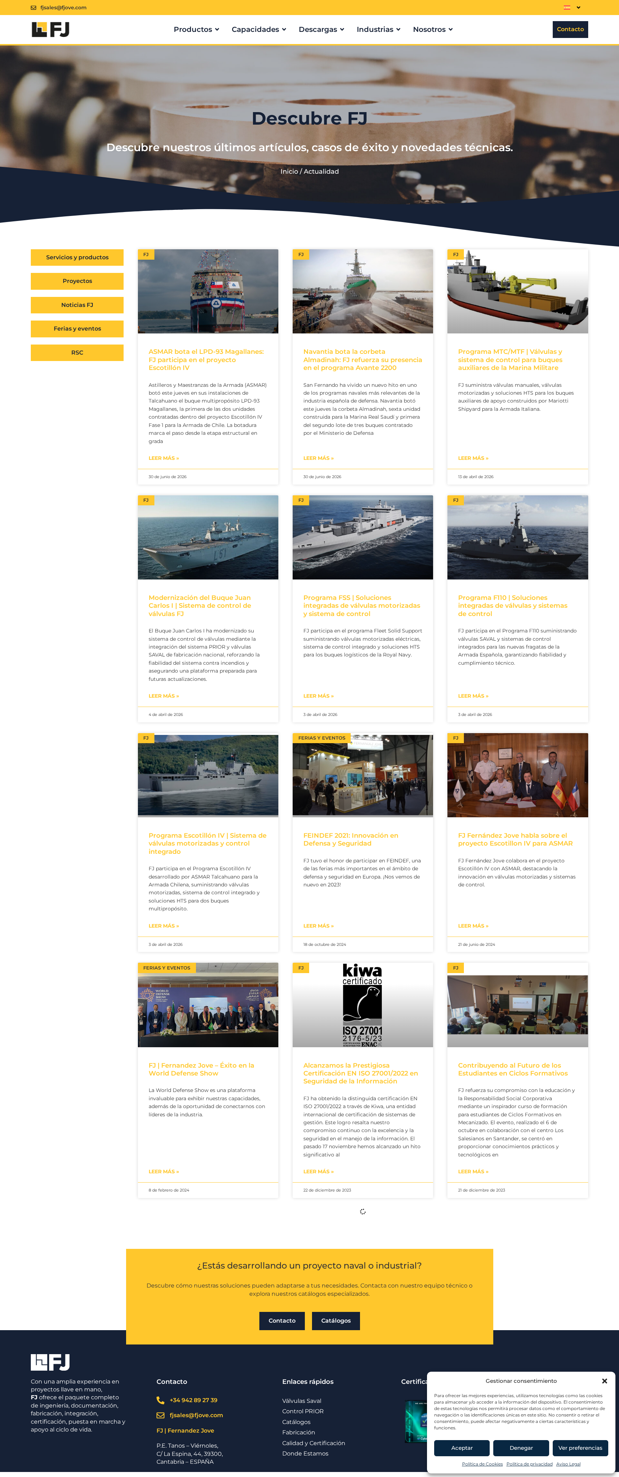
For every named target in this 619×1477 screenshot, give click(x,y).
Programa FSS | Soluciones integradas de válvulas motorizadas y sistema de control (361, 606)
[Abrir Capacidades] (284, 29)
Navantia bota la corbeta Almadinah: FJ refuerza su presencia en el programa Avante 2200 (362, 360)
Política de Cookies (482, 1464)
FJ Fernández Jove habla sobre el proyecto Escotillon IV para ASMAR (515, 839)
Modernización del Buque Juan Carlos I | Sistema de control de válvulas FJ (200, 606)
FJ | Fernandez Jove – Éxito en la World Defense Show (201, 1069)
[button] (604, 1381)
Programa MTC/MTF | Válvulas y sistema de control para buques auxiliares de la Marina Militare (510, 360)
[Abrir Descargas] (342, 29)
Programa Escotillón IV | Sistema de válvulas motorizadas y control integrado (208, 844)
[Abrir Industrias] (398, 29)
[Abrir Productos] (217, 29)
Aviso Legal (568, 1464)
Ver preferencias (580, 1447)
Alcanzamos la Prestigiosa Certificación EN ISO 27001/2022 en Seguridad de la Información (360, 1074)
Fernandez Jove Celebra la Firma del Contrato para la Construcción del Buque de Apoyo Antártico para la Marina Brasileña (361, 1323)
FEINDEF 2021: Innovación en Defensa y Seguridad (350, 839)
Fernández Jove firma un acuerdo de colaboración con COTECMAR (204, 1315)
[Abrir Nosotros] (450, 29)
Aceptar (462, 1447)
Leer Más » (164, 458)
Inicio (289, 171)
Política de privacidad (530, 1464)
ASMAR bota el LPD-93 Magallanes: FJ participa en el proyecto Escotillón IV (206, 360)
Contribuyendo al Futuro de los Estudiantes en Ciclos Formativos (513, 1069)
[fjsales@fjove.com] (33, 7)
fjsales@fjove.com (63, 7)
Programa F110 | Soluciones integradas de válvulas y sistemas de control (512, 606)
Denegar (521, 1447)
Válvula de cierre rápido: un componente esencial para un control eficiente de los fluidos (508, 1319)
